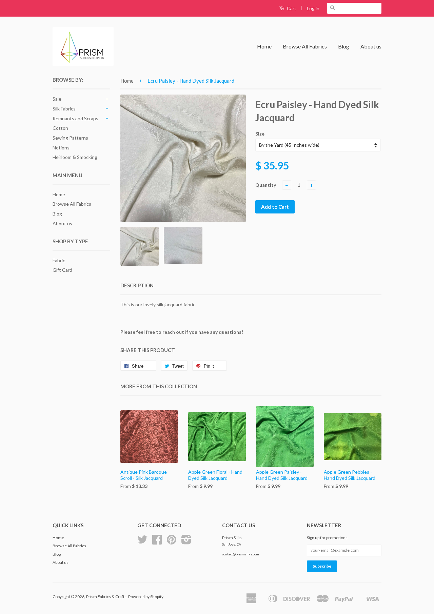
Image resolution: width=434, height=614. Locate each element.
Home (264, 46)
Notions (61, 147)
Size (259, 134)
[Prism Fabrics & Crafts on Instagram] (186, 542)
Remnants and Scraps (75, 118)
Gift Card (62, 270)
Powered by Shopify (145, 596)
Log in (313, 8)
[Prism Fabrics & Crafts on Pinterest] (171, 542)
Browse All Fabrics (305, 46)
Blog (343, 46)
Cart (291, 8)
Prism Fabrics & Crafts (106, 596)
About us (370, 46)
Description (137, 285)
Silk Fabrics (64, 108)
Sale (57, 99)
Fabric (59, 260)
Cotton (60, 128)
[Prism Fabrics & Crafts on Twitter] (142, 542)
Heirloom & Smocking (75, 157)
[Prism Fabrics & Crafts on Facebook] (157, 542)
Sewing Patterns (70, 138)
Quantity (265, 185)
